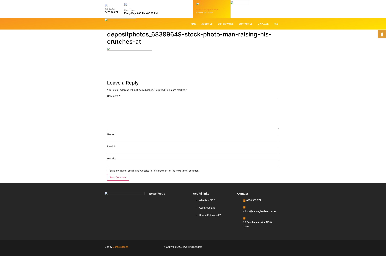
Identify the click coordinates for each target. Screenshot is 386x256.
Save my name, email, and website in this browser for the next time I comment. (155, 170)
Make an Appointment (207, 9)
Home (193, 24)
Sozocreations (120, 247)
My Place (263, 24)
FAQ (276, 24)
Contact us (245, 24)
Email (111, 146)
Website (111, 158)
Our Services (225, 24)
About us (206, 24)
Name (111, 134)
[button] (382, 34)
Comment (113, 96)
